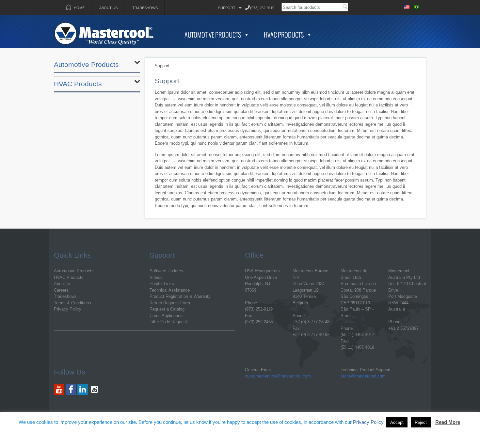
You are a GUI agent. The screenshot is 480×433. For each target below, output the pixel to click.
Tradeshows (145, 8)
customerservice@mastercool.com (278, 376)
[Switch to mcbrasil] (416, 6)
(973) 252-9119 (262, 8)
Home (79, 8)
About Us (108, 8)
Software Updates (166, 270)
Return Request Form (170, 302)
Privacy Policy (67, 309)
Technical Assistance (170, 290)
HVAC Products (284, 34)
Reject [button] (421, 422)
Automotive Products (212, 34)
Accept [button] (397, 422)
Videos (156, 277)
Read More (447, 422)
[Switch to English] (406, 6)
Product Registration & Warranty (180, 296)
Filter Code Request (168, 321)
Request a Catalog (167, 309)
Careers (61, 290)
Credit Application (166, 315)
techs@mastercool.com (363, 376)
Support (226, 8)
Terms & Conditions (72, 302)
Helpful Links (162, 283)
